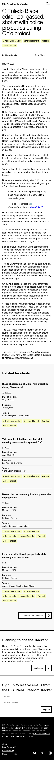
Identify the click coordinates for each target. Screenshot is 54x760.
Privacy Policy (8, 750)
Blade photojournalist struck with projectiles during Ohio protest (25, 385)
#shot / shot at (9, 45)
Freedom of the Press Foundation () (25, 726)
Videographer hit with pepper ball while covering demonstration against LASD (22, 441)
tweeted (18, 180)
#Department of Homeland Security (18, 536)
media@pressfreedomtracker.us (17, 661)
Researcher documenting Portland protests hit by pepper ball (26, 496)
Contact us (38, 667)
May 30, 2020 (8, 63)
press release (17, 309)
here (32, 344)
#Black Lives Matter (11, 40)
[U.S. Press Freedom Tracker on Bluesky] (34, 753)
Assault (8, 392)
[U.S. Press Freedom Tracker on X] (42, 753)
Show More (40, 55)
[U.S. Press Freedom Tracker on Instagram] (50, 753)
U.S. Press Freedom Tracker (15, 4)
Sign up (46, 709)
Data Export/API (9, 747)
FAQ (15, 753)
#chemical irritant (31, 40)
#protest (45, 40)
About (4, 743)
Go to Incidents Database (32, 615)
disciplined (20, 286)
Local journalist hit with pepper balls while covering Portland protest (24, 556)
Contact (5, 753)
